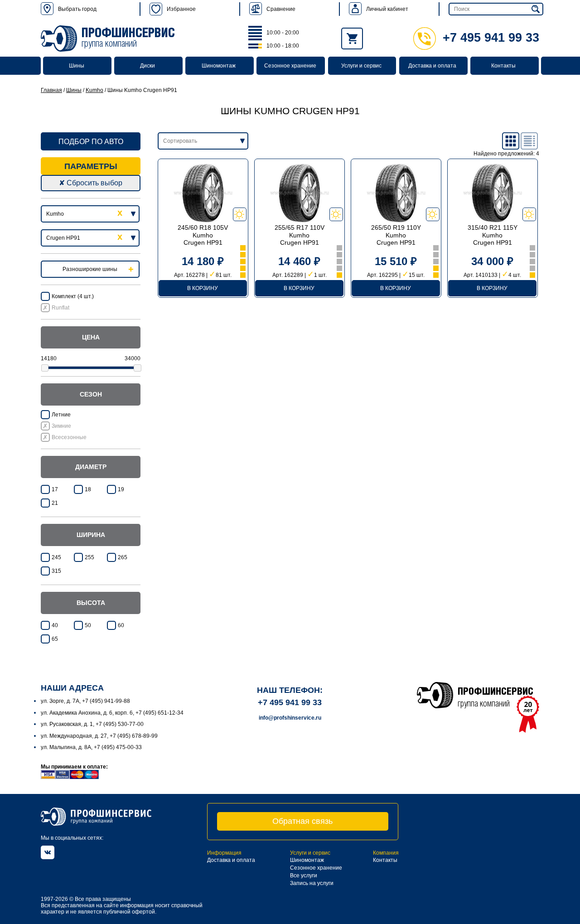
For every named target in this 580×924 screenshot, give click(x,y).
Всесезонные (69, 437)
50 (88, 625)
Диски (147, 66)
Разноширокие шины (90, 269)
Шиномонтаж (219, 66)
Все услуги (303, 875)
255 (89, 557)
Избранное (181, 9)
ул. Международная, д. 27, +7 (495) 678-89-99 (99, 736)
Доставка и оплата (432, 66)
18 (88, 489)
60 (121, 625)
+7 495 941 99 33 (491, 37)
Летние (61, 414)
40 (55, 625)
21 (55, 503)
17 (55, 489)
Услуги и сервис (361, 66)
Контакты (503, 66)
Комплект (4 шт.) (73, 296)
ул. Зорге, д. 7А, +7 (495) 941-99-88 (85, 701)
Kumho (94, 90)
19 (121, 489)
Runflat (60, 308)
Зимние (61, 426)
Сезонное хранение (290, 66)
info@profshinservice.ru (290, 718)
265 (122, 557)
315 (56, 571)
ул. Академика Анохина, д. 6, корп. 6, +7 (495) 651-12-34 (112, 713)
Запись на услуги (312, 883)
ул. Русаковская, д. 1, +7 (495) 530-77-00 (92, 724)
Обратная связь (302, 821)
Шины (76, 66)
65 (55, 639)
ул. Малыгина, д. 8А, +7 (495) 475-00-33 (91, 747)
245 (56, 557)
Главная (51, 90)
